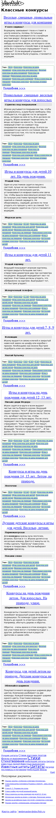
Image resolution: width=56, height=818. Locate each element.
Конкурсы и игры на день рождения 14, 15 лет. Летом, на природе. (28, 476)
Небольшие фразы (37, 769)
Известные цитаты (15, 766)
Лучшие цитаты (9, 755)
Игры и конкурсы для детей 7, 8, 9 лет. (28, 330)
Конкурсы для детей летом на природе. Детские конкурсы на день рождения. (28, 675)
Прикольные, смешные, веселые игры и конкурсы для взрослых (28, 97)
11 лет (26, 297)
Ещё (52, 772)
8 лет (31, 362)
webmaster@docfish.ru (32, 811)
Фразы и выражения (14, 758)
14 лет (26, 492)
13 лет (33, 441)
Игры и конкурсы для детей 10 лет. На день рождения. (28, 174)
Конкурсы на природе (21, 233)
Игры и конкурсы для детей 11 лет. (28, 257)
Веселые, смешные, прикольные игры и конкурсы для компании (28, 19)
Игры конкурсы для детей (23, 227)
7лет (25, 362)
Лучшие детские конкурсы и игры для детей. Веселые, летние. (28, 525)
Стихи (34, 758)
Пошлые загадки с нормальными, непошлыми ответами (25, 803)
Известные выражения (32, 764)
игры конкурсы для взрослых (24, 70)
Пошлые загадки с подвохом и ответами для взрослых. (25, 781)
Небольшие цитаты (35, 761)
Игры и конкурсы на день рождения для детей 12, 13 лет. (28, 395)
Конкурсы (18, 67)
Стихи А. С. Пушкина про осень (16, 788)
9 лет (37, 362)
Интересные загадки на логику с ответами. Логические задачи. (28, 797)
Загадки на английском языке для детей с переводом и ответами (29, 800)
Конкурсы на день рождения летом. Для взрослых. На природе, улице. (28, 597)
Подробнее (14, 88)
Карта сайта (9, 811)
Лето (10, 67)
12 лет (26, 441)
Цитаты (37, 766)
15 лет (33, 492)
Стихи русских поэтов (32, 755)
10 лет (26, 224)
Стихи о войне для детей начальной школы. (21, 791)
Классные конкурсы (20, 82)
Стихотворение (12, 761)
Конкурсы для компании (22, 79)
